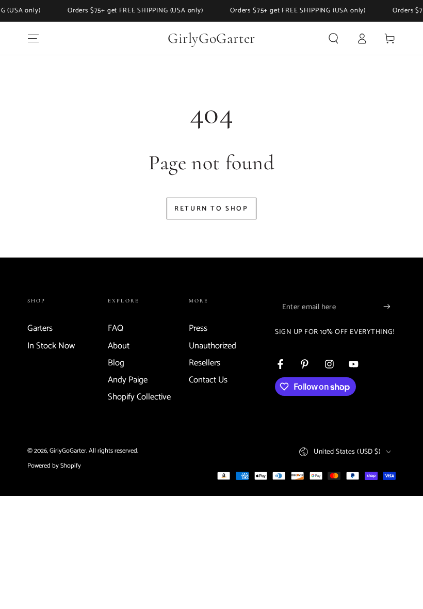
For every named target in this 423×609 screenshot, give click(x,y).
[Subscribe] (389, 306)
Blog (116, 363)
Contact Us (208, 380)
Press (198, 328)
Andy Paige (128, 380)
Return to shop (211, 208)
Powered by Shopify (54, 465)
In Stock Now (51, 346)
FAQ (115, 328)
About (118, 346)
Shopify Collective (139, 397)
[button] (333, 38)
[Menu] (33, 38)
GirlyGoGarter (68, 450)
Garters (40, 328)
